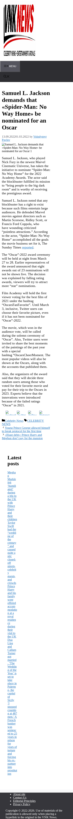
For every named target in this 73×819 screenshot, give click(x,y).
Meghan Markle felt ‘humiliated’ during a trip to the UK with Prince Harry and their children (12, 496)
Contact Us (19, 797)
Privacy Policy (21, 804)
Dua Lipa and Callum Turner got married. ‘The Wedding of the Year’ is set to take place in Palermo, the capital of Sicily (12, 670)
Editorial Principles (24, 800)
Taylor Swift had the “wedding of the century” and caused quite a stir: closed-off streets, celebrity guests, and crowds (11, 552)
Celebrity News (14, 420)
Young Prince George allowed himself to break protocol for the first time (26, 429)
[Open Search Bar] (6, 76)
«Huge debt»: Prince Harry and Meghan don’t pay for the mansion (22, 436)
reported (27, 247)
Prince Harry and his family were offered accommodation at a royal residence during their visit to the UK (12, 611)
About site (19, 794)
